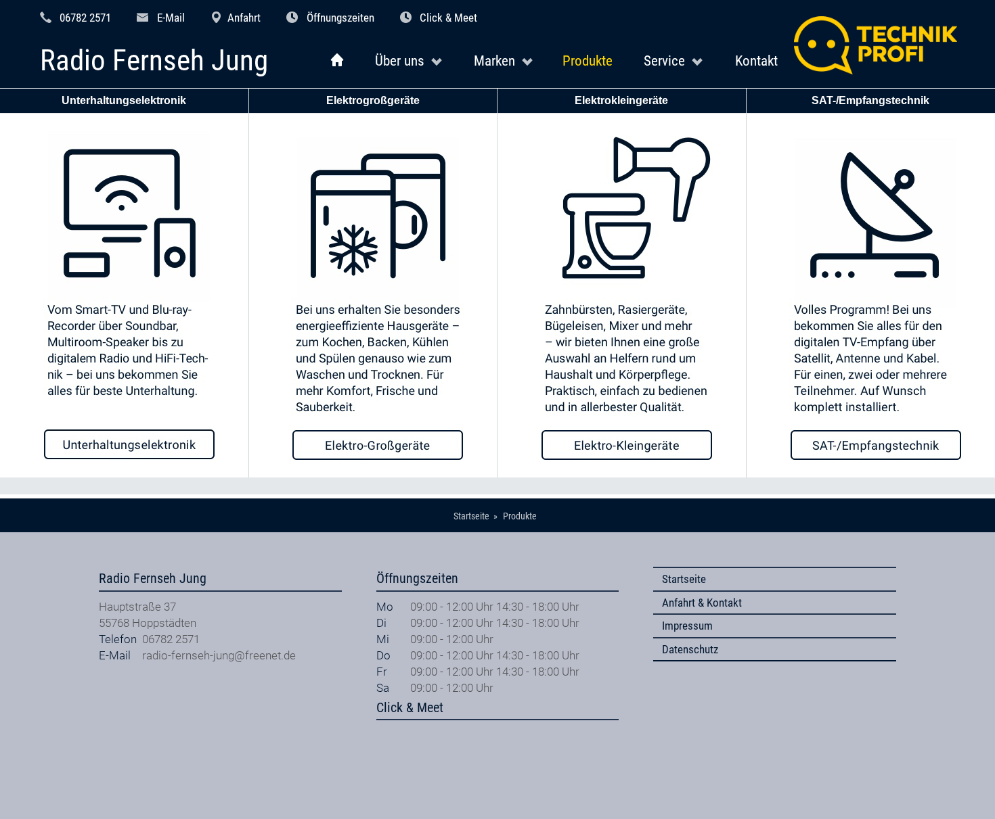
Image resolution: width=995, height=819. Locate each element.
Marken (494, 60)
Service (664, 60)
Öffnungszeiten (340, 17)
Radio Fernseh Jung (154, 61)
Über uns (399, 60)
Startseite (684, 579)
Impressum (687, 625)
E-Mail (171, 17)
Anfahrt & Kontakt (702, 602)
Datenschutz (690, 649)
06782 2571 (85, 17)
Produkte (587, 60)
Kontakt (756, 60)
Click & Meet (448, 17)
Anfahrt (244, 17)
